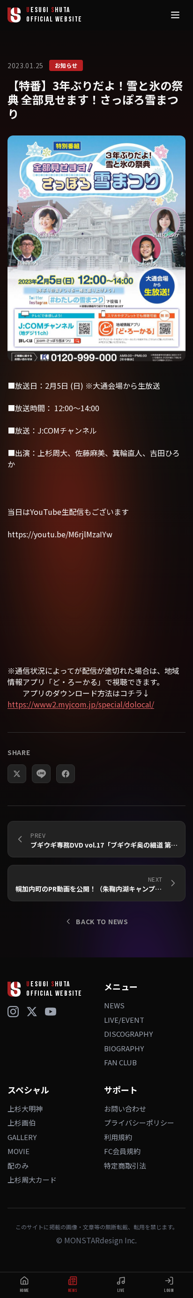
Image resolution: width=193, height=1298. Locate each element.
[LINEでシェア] (41, 773)
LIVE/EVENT (124, 1020)
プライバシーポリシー (139, 1122)
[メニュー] (175, 15)
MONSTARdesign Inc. (100, 1240)
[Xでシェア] (16, 773)
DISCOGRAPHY (128, 1034)
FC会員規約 (122, 1151)
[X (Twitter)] (31, 1011)
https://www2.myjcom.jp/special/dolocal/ (80, 704)
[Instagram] (13, 1011)
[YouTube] (50, 1011)
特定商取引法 (125, 1165)
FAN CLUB (120, 1062)
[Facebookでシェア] (65, 773)
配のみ (18, 1165)
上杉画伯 (21, 1122)
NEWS (114, 1005)
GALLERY (22, 1137)
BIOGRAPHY (124, 1048)
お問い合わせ (125, 1108)
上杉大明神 (25, 1108)
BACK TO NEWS (102, 921)
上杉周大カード (32, 1179)
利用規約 (118, 1137)
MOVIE (18, 1151)
